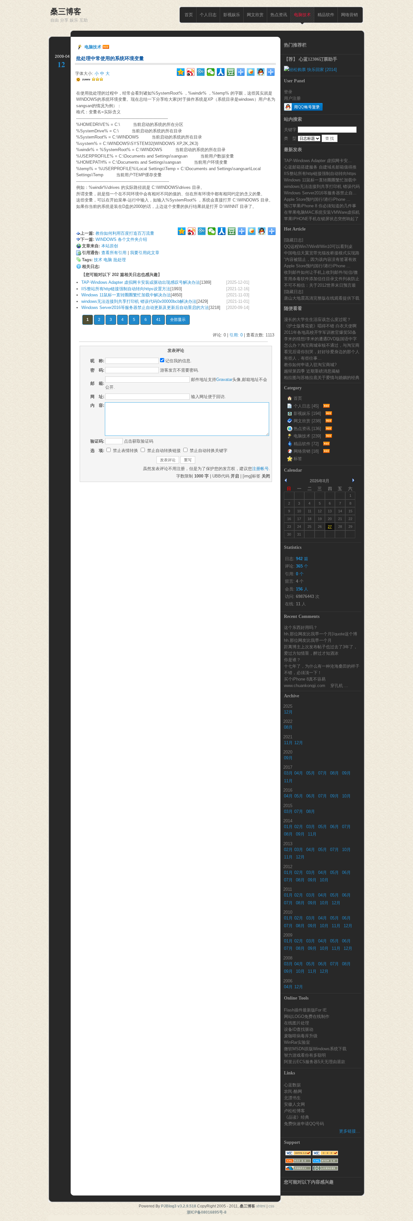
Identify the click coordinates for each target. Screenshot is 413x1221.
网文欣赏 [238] (307, 420)
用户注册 (292, 98)
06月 (310, 796)
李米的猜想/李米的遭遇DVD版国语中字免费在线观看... (320, 338)
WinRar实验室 (297, 1042)
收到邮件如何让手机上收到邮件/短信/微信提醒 (321, 272)
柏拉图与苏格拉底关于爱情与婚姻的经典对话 (321, 377)
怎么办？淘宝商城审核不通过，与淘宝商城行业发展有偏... (321, 345)
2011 (287, 889)
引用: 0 (236, 335)
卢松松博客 (294, 1110)
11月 (288, 742)
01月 (288, 826)
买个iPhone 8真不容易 (305, 679)
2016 (287, 790)
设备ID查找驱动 (298, 1029)
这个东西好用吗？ (300, 627)
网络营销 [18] (306, 451)
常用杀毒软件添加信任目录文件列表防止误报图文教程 (321, 278)
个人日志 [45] (306, 406)
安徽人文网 (294, 1104)
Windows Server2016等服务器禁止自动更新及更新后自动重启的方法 (145, 307)
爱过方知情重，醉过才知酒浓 (311, 653)
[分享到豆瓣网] (231, 72)
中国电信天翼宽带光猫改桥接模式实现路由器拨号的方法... (321, 253)
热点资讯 (278, 14)
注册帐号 (260, 468)
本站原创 (109, 245)
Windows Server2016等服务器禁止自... (320, 192)
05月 (310, 773)
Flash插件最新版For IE (305, 1010)
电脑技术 (302, 14)
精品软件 (325, 14)
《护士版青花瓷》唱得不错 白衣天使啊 (320, 325)
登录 (288, 91)
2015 (287, 805)
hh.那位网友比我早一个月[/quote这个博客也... (320, 633)
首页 (189, 14)
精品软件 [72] (306, 443)
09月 (288, 757)
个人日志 (208, 14)
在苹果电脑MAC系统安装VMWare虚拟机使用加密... (322, 212)
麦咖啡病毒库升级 (300, 1035)
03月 (288, 773)
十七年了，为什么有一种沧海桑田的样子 (321, 666)
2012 (287, 866)
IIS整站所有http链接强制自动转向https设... (320, 173)
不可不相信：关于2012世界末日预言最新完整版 (320, 285)
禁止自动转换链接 (163, 450)
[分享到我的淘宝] (241, 72)
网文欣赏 (255, 14)
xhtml (261, 1206)
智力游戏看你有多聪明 (305, 1055)
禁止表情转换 (125, 450)
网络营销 (349, 14)
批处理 (119, 259)
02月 (298, 826)
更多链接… (349, 1131)
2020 (287, 752)
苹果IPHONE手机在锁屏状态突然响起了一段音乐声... (321, 218)
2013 (287, 843)
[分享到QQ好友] (261, 72)
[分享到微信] (211, 72)
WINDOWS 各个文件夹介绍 (121, 239)
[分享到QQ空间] (181, 72)
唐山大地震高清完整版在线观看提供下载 (321, 298)
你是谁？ (292, 659)
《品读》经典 (296, 1117)
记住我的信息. (178, 360)
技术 (98, 259)
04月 (298, 773)
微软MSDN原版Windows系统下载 (315, 1048)
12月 (288, 712)
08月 (288, 727)
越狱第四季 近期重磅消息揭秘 (312, 371)
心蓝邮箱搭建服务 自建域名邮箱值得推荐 (320, 167)
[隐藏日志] (293, 240)
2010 (287, 912)
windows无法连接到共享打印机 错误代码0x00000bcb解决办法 (138, 301)
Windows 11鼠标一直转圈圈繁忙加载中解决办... (320, 180)
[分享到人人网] (221, 72)
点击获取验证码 (138, 441)
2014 (287, 820)
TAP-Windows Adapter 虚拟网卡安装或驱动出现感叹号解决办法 (140, 282)
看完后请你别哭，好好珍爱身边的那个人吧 (321, 351)
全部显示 (178, 319)
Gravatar (224, 379)
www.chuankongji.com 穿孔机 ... (316, 685)
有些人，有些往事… (303, 358)
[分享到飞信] (251, 72)
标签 (298, 458)
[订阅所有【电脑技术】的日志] (106, 47)
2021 (287, 736)
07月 (322, 773)
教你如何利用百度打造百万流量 (125, 233)
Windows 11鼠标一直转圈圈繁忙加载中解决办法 (126, 294)
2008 (287, 958)
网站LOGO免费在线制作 (306, 1016)
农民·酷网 (293, 1091)
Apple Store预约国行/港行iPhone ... (317, 199)
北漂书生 (292, 1097)
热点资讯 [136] (307, 428)
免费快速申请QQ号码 (304, 1123)
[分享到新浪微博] (191, 72)
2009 (287, 935)
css (271, 1206)
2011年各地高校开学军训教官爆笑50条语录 (320, 332)
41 (158, 319)
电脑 (108, 259)
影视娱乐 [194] (307, 413)
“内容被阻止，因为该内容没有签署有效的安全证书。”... (320, 259)
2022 (287, 721)
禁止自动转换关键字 (207, 450)
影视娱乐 (231, 14)
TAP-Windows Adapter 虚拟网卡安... (318, 160)
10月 (346, 796)
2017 (287, 767)
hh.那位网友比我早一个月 (308, 640)
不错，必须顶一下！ (303, 672)
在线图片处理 (296, 1023)
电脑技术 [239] (307, 436)
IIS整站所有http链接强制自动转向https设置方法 (125, 288)
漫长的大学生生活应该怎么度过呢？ (317, 319)
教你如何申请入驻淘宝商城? (310, 364)
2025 (287, 706)
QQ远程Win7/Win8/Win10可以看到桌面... (318, 246)
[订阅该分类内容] (325, 406)
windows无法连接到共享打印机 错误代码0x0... (322, 186)
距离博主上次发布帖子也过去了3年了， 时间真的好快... (321, 646)
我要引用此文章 (144, 252)
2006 (287, 981)
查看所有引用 (113, 252)
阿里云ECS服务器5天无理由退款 (314, 1061)
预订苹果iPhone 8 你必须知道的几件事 (320, 205)
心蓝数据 (292, 1084)
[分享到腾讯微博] (201, 72)
